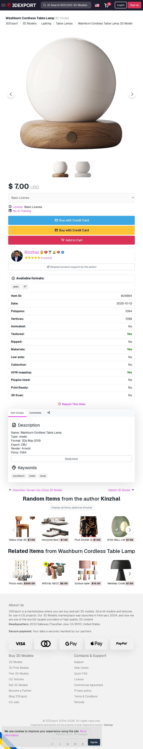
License (79, 679)
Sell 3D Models (18, 685)
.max (16, 286)
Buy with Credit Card (73, 220)
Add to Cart (73, 240)
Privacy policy (83, 690)
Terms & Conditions (86, 696)
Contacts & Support (90, 655)
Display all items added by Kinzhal (71, 507)
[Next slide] (132, 94)
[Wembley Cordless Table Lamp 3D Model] (120, 570)
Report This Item (73, 404)
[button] (129, 530)
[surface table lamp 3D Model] (88, 570)
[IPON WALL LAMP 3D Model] (120, 526)
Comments (35, 412)
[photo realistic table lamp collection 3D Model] (22, 570)
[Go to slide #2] (82, 169)
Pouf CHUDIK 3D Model (88, 539)
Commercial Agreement (88, 685)
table (32, 475)
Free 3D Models (19, 673)
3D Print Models (19, 668)
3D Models (15, 662)
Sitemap (108, 724)
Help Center (81, 668)
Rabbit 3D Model (119, 490)
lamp (43, 475)
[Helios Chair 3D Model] (22, 526)
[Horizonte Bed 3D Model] (55, 526)
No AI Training (22, 211)
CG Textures (16, 679)
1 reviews (46, 257)
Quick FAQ (80, 673)
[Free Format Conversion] (25, 286)
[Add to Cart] (24, 532)
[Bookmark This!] (31, 532)
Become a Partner (20, 690)
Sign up (134, 5)
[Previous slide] (11, 94)
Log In (120, 5)
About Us (16, 605)
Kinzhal (32, 252)
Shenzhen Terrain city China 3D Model (37, 490)
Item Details (17, 412)
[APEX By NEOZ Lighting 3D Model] (55, 570)
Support (79, 662)
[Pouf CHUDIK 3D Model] (88, 526)
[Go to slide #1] (60, 169)
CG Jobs (14, 702)
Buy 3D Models (21, 655)
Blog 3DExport (18, 696)
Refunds (79, 702)
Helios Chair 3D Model (21, 539)
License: (18, 207)
